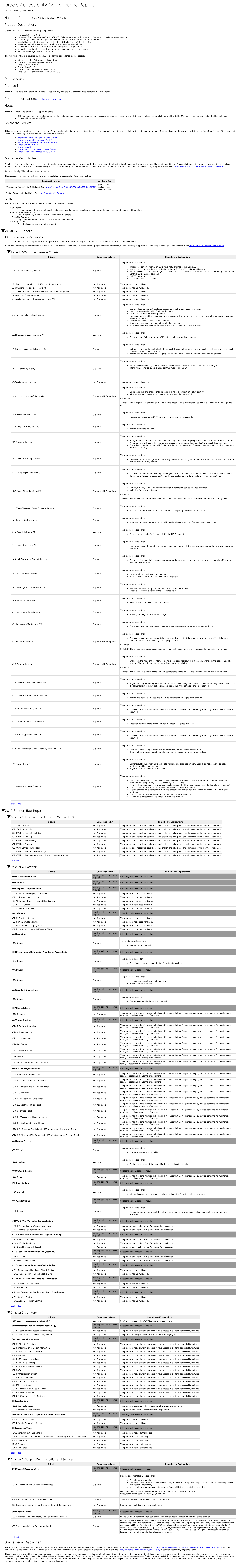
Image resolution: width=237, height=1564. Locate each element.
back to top (16, 803)
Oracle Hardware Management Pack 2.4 (36, 140)
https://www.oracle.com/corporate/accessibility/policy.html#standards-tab (188, 1547)
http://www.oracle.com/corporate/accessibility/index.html (199, 166)
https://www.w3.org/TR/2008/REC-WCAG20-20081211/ (71, 187)
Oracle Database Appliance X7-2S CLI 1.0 (36, 151)
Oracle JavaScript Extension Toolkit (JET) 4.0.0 (39, 149)
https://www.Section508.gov (52, 193)
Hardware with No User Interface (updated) (37, 142)
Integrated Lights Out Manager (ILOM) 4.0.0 (37, 137)
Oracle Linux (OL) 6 (26, 147)
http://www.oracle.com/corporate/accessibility (139, 1549)
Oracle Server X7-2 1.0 (28, 144)
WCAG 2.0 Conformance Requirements (206, 245)
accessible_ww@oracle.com (48, 99)
